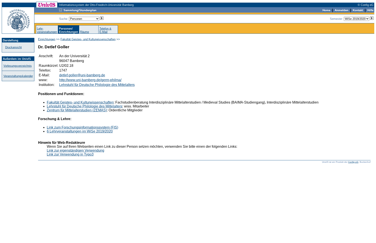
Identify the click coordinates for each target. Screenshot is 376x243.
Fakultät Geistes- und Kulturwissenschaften (88, 39)
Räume (84, 32)
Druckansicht (13, 47)
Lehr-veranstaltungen (47, 30)
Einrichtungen (46, 39)
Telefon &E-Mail (105, 30)
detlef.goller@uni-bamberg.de (82, 75)
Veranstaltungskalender (18, 76)
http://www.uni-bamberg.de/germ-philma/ (90, 80)
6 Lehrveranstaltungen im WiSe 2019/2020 (80, 131)
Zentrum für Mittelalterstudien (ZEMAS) (77, 110)
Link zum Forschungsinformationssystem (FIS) (82, 127)
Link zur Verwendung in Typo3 (70, 154)
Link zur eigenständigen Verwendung (75, 150)
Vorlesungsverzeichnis (17, 65)
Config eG (353, 162)
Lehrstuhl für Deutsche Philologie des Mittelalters (97, 85)
